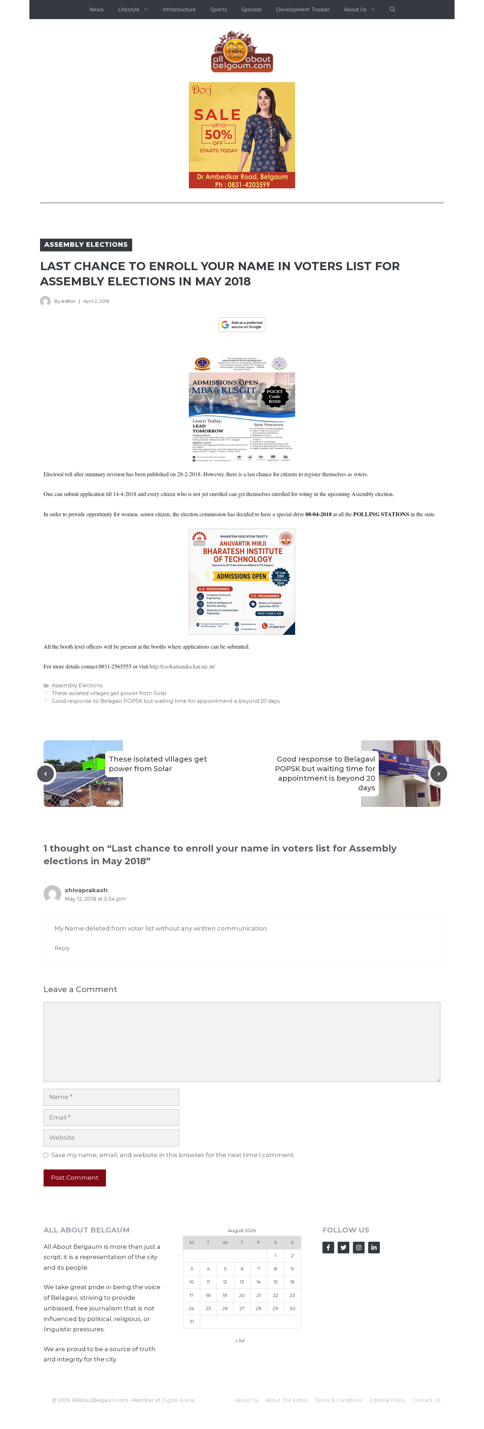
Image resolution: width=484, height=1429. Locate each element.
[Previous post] (45, 774)
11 (208, 1282)
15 (275, 1282)
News (96, 9)
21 (259, 1295)
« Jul (239, 1340)
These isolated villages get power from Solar (109, 693)
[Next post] (439, 774)
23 (292, 1295)
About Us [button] (355, 9)
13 (242, 1282)
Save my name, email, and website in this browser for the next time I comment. (173, 1154)
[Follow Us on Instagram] (359, 1247)
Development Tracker (303, 9)
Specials (251, 9)
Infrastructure (179, 9)
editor (68, 301)
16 (292, 1282)
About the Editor (286, 1400)
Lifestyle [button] (129, 9)
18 (208, 1295)
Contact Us (426, 1400)
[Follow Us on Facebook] (328, 1247)
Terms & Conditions (338, 1400)
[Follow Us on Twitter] (343, 1247)
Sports (218, 9)
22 (275, 1295)
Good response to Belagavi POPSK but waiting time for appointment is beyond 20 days (166, 701)
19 (225, 1295)
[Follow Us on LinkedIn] (374, 1247)
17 (191, 1295)
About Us (246, 1400)
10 (191, 1282)
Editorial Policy (388, 1400)
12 (225, 1282)
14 (259, 1282)
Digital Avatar (178, 1400)
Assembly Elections (86, 245)
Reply (62, 948)
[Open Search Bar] (392, 9)
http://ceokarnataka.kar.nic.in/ (182, 666)
